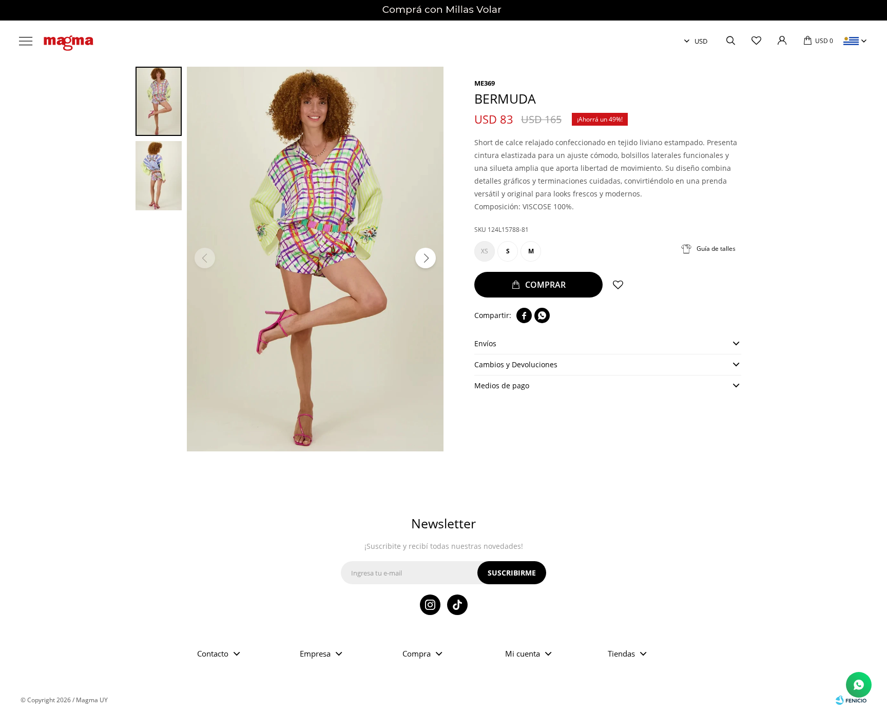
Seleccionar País (851, 41)
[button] (730, 41)
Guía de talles (716, 248)
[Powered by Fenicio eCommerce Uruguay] (851, 700)
